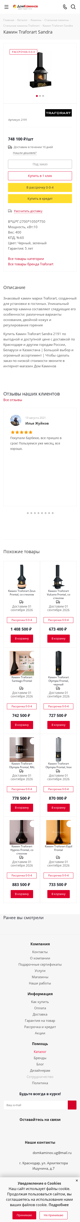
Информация (40, 993)
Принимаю (24, 1215)
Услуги (40, 970)
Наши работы (40, 983)
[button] (77, 1180)
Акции (40, 1033)
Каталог (40, 1051)
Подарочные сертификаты (40, 964)
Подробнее (59, 1204)
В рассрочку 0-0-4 (40, 187)
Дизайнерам (40, 1070)
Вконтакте (28, 1130)
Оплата (40, 1008)
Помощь (40, 1043)
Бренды (40, 1058)
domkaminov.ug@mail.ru (52, 1152)
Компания (40, 943)
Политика (40, 1083)
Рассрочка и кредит (40, 1026)
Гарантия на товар (40, 1020)
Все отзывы (12, 399)
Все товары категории (26, 258)
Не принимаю (53, 1215)
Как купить (40, 1001)
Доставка (40, 1014)
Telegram (49, 1130)
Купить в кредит (40, 198)
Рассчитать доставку (28, 211)
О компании (40, 958)
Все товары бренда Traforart (30, 264)
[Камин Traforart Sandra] (40, 71)
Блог (40, 1064)
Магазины (40, 977)
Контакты (40, 952)
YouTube (39, 1130)
